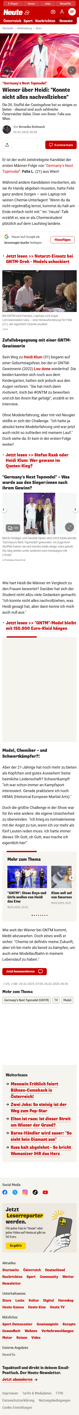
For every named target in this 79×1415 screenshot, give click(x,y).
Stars (39, 28)
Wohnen (31, 1331)
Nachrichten (12, 1277)
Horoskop (66, 1300)
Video (35, 1338)
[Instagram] (25, 1192)
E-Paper (13, 4)
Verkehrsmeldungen (58, 1331)
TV (56, 1000)
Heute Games (13, 1307)
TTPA (59, 1393)
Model (67, 1000)
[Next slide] (75, 509)
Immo (31, 4)
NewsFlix (65, 4)
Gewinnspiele (47, 1324)
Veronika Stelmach (32, 127)
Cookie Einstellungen (17, 1407)
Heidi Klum (33, 357)
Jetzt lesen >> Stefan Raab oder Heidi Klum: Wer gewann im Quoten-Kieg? (37, 460)
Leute (19, 1300)
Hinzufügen (63, 240)
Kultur (34, 1300)
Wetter (68, 1277)
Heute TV (57, 1307)
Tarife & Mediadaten (36, 1393)
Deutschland (55, 1270)
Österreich (12, 21)
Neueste (66, 21)
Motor (7, 1338)
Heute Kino (37, 1307)
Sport (28, 21)
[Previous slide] (7, 877)
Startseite (7, 28)
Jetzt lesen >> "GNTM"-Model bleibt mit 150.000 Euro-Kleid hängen (41, 625)
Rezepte (69, 1324)
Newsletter (11, 1283)
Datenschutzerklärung (18, 1400)
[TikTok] (35, 1192)
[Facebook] (4, 1192)
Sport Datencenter (17, 1324)
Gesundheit (11, 1331)
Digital (48, 1300)
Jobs (47, 4)
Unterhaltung (24, 28)
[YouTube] (45, 1192)
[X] (14, 1192)
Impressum (10, 1393)
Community (49, 1277)
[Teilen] (7, 145)
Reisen (21, 1338)
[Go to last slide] (4, 509)
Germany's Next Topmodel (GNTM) (26, 1000)
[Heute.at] (13, 12)
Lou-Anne (42, 369)
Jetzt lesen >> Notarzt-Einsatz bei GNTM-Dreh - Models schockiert (39, 259)
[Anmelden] (61, 11)
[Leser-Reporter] (53, 11)
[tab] (32, 915)
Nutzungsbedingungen (54, 1400)
